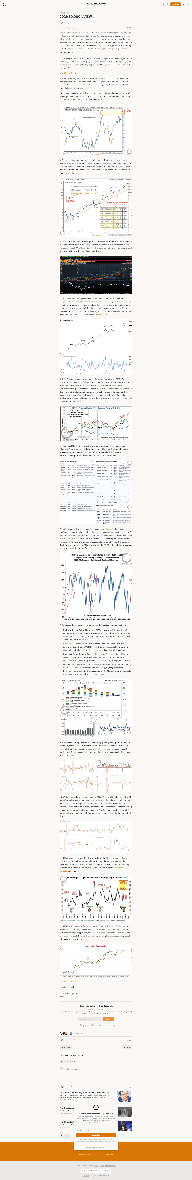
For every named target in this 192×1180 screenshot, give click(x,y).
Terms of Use (106, 1139)
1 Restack (83, 1033)
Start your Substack (91, 1171)
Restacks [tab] (73, 1062)
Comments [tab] (64, 1062)
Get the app (106, 1171)
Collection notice (110, 1166)
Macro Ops (67, 21)
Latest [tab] (67, 1087)
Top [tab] (62, 1087)
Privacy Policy (111, 1141)
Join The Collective (68, 73)
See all (63, 1136)
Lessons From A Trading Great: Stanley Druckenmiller (84, 1092)
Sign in (185, 4)
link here (110, 529)
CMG (98, 99)
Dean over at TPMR (105, 314)
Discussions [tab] (75, 1087)
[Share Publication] (167, 4)
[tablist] (68, 1062)
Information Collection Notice (95, 1141)
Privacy (96, 1166)
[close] (115, 1105)
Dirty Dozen (64, 13)
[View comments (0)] (69, 28)
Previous (67, 1047)
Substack (86, 1176)
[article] (96, 1097)
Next (126, 1047)
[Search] (163, 4)
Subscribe (175, 4)
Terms (102, 1166)
